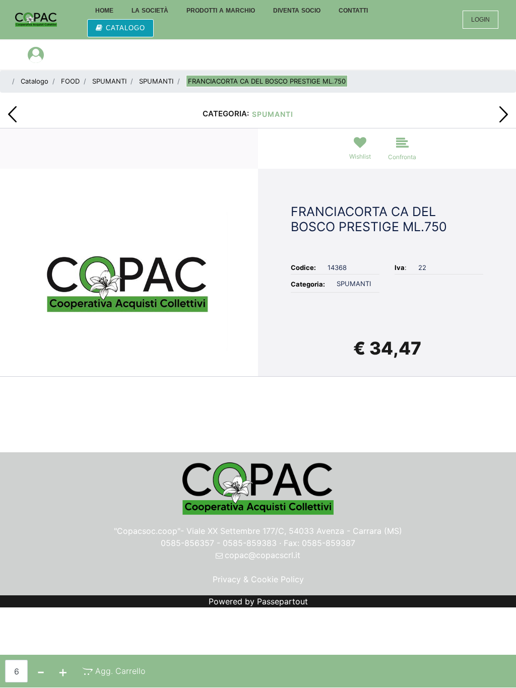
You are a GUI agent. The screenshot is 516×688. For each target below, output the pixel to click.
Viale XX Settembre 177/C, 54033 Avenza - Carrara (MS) (294, 531)
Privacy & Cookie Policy (258, 579)
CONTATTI (353, 10)
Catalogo (34, 81)
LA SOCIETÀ (150, 10)
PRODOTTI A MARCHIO (220, 10)
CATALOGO (125, 28)
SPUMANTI (109, 81)
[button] (129, 281)
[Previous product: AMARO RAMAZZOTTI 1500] (12, 114)
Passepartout (282, 601)
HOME (104, 10)
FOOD (70, 81)
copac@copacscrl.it (262, 555)
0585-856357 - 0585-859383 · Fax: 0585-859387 (258, 543)
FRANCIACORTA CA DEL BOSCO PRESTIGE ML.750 (267, 81)
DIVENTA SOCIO (296, 10)
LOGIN (480, 19)
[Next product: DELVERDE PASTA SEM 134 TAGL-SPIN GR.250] (503, 114)
